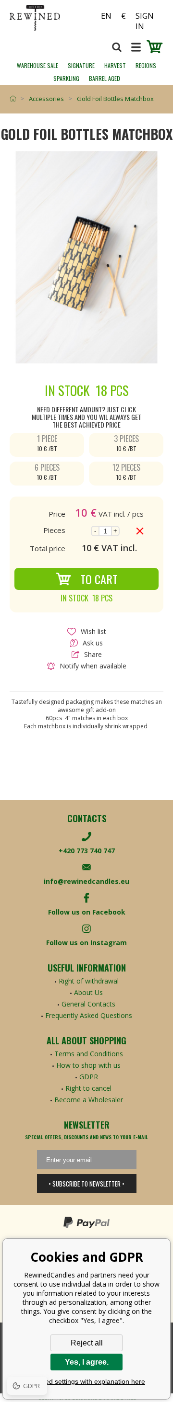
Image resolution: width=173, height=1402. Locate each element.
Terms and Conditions (88, 1053)
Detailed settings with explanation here (86, 1381)
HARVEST (115, 65)
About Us (88, 992)
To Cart (99, 579)
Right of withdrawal (89, 980)
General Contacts (88, 1003)
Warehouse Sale (37, 65)
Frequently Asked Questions (88, 1015)
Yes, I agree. (87, 1362)
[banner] (48, 18)
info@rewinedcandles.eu (86, 881)
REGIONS (146, 65)
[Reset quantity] (140, 531)
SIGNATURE (81, 65)
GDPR (88, 1076)
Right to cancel (88, 1088)
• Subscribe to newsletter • (86, 1183)
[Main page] (15, 98)
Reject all (87, 1343)
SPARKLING (66, 78)
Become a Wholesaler (88, 1099)
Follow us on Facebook (86, 911)
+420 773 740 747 (87, 850)
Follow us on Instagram (86, 942)
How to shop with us (88, 1065)
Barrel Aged (104, 78)
